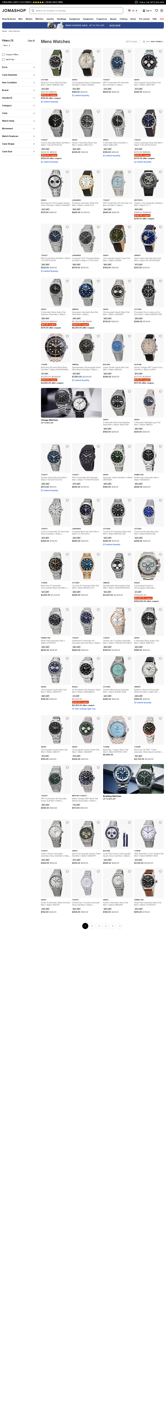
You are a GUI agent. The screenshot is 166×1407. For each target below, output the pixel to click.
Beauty (113, 19)
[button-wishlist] (156, 10)
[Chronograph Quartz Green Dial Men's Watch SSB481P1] (98, 718)
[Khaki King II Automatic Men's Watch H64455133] (160, 446)
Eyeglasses (88, 19)
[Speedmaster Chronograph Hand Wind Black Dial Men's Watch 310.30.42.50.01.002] (98, 336)
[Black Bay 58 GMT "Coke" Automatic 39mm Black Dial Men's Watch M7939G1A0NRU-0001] (160, 718)
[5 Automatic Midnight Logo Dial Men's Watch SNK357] (160, 391)
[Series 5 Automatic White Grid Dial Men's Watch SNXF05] (67, 871)
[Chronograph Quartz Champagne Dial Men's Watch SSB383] (98, 51)
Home (4, 31)
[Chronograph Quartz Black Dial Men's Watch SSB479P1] (160, 51)
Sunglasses (74, 19)
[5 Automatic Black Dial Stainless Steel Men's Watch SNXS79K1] (129, 391)
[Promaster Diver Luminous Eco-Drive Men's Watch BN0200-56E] (160, 281)
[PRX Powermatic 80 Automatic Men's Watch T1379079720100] (98, 446)
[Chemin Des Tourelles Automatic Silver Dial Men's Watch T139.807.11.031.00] (98, 871)
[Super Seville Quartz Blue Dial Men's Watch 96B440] (129, 336)
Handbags (61, 19)
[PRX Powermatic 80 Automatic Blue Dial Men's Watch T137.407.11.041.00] (129, 51)
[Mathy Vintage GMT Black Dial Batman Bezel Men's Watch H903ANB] (98, 767)
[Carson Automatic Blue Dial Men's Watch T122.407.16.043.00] (160, 111)
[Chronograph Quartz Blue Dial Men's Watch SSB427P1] (67, 658)
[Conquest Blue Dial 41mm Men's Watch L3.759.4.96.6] (98, 500)
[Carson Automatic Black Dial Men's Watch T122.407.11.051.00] (67, 111)
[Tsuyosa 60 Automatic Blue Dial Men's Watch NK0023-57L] (98, 554)
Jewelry (50, 19)
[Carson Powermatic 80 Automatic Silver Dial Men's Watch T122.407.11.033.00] (67, 500)
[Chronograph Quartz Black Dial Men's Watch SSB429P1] (129, 281)
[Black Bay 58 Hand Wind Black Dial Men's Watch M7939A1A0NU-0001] (67, 336)
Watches (39, 19)
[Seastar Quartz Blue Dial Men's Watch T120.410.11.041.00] (67, 446)
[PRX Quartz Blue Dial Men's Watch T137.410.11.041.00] (67, 227)
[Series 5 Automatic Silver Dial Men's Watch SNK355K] (129, 871)
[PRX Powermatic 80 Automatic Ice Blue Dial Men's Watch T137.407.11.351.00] (129, 172)
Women (29, 19)
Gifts (155, 19)
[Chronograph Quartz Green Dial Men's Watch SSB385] (129, 227)
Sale (162, 19)
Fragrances (101, 19)
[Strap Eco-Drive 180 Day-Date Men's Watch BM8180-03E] (67, 51)
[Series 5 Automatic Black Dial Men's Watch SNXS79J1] (98, 111)
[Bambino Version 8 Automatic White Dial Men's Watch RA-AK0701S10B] (160, 658)
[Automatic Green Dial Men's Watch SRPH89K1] (129, 446)
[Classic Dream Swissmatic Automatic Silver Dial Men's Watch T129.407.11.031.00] (67, 822)
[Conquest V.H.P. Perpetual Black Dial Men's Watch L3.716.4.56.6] (98, 227)
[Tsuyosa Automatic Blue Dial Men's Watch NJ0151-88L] (160, 500)
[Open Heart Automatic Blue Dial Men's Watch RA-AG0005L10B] (160, 227)
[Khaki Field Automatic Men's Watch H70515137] (67, 609)
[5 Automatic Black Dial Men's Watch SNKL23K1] (129, 111)
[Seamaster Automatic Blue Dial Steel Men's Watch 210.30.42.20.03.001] (98, 281)
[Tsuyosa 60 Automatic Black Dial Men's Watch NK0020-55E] (129, 500)
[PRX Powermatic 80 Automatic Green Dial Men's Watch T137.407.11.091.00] (67, 767)
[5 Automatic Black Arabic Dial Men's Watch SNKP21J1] (160, 609)
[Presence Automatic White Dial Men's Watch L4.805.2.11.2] (98, 172)
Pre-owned (144, 19)
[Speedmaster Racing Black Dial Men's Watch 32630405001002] (129, 554)
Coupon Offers (12, 55)
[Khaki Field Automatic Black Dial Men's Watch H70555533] (160, 871)
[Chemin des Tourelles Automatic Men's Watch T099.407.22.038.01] (129, 609)
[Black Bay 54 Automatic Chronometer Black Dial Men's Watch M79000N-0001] (67, 554)
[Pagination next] (120, 926)
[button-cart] (161, 10)
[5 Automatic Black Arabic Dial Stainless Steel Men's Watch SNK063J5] (67, 281)
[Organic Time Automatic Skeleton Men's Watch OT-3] (160, 172)
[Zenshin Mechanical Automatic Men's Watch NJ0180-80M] (129, 658)
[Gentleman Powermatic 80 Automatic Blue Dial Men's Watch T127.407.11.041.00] (98, 609)
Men (21, 19)
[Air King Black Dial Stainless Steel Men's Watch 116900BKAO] (98, 658)
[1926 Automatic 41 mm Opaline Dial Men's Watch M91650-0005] (160, 822)
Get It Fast (10, 59)
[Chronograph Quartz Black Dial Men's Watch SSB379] (67, 718)
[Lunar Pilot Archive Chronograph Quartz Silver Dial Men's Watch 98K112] (129, 822)
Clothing (123, 19)
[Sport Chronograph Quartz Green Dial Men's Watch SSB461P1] (98, 822)
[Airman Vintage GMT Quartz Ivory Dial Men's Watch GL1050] (160, 336)
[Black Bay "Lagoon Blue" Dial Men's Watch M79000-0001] (129, 718)
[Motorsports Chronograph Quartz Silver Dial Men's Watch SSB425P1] (67, 172)
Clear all (31, 40)
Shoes (133, 19)
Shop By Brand (9, 19)
